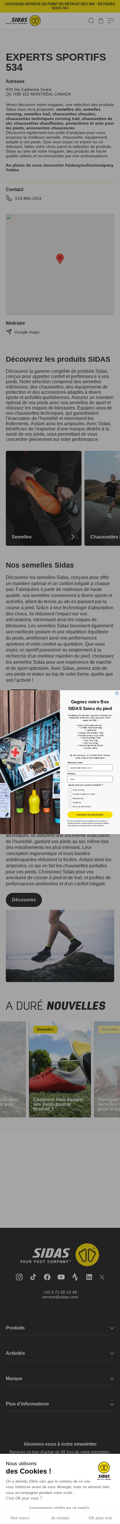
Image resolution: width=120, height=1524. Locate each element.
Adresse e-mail (75, 762)
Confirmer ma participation (89, 814)
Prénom (71, 773)
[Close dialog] (117, 693)
